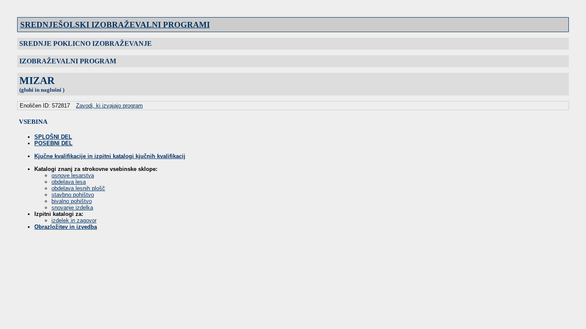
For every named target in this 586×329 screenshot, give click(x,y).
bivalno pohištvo (71, 201)
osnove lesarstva (72, 175)
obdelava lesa (68, 182)
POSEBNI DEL (53, 143)
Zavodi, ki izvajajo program (109, 105)
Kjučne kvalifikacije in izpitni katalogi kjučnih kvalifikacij (109, 156)
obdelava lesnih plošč (78, 188)
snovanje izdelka (72, 207)
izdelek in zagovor (74, 220)
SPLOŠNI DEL (53, 137)
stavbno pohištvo (72, 194)
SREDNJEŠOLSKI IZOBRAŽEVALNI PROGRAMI (115, 24)
